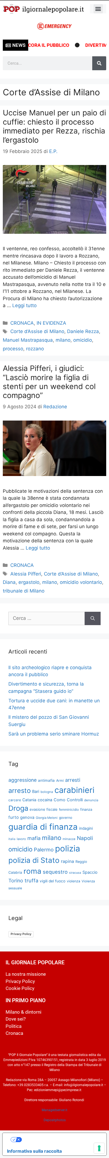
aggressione (22, 780)
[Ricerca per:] (46, 618)
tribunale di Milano (23, 591)
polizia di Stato (34, 860)
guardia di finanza (43, 827)
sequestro (55, 872)
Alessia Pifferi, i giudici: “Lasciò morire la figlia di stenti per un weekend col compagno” (49, 382)
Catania (29, 799)
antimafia (46, 780)
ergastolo (28, 582)
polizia (67, 848)
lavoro (21, 839)
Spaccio (90, 872)
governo (65, 817)
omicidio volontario (81, 582)
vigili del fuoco (52, 881)
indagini (86, 828)
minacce (69, 839)
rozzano (35, 348)
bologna (47, 792)
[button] (98, 8)
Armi (60, 780)
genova (27, 817)
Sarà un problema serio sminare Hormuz (53, 734)
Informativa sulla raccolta (34, 1151)
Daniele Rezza (83, 331)
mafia (34, 838)
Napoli (85, 838)
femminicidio (69, 809)
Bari (35, 791)
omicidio (82, 340)
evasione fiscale (44, 809)
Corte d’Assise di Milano (37, 331)
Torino (15, 880)
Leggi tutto (24, 305)
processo (13, 348)
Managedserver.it (54, 1110)
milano (63, 340)
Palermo (44, 849)
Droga (18, 808)
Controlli (75, 799)
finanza (86, 809)
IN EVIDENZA (51, 323)
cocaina (45, 799)
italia (11, 839)
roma (32, 871)
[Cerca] (99, 63)
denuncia (91, 800)
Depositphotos (55, 1120)
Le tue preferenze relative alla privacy (60, 1140)
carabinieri (74, 790)
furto (13, 817)
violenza (73, 881)
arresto (19, 790)
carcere (14, 800)
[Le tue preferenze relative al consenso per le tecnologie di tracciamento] (99, 1148)
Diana (9, 582)
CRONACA (22, 323)
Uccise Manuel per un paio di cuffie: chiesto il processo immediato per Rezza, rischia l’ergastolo (54, 126)
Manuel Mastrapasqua (28, 340)
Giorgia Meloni (47, 818)
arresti (72, 780)
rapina (67, 861)
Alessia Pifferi (25, 574)
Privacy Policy (21, 934)
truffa (31, 880)
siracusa (75, 873)
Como (59, 799)
